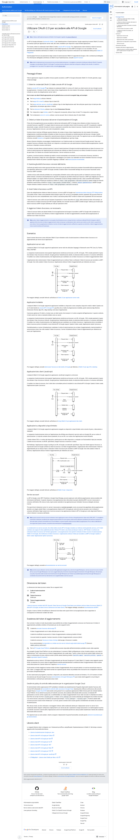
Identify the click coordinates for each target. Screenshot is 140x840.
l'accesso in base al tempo (50, 640)
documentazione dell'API (91, 607)
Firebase (82, 810)
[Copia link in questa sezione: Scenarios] (37, 234)
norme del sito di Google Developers (66, 776)
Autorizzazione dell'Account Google (12, 10)
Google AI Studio (84, 813)
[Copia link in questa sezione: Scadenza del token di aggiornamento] (62, 619)
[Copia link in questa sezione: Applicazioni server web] (46, 244)
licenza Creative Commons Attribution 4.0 (78, 774)
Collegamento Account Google (71, 10)
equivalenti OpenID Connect (39, 657)
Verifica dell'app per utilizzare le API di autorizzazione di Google (42, 10)
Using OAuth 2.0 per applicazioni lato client (70, 421)
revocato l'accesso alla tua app (45, 628)
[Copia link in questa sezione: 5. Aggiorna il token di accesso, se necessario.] (62, 208)
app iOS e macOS (39, 101)
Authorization (7, 7)
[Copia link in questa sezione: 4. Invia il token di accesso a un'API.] (54, 189)
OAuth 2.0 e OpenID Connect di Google (61, 810)
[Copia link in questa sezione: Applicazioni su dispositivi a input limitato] (58, 426)
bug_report (132, 7)
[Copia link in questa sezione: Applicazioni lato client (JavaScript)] (54, 372)
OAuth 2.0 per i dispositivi (65, 490)
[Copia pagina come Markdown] (34, 31)
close (137, 7)
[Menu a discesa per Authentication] (30, 2)
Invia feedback (97, 28)
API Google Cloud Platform (41, 648)
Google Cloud (83, 818)
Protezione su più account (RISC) (72, 2)
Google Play (83, 820)
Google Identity (44, 24)
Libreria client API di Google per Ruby (40, 748)
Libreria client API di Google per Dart (40, 738)
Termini (26, 836)
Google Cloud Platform (70, 830)
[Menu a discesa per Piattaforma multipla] (60, 2)
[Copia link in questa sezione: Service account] (40, 495)
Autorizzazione (37, 2)
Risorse (85, 10)
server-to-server (45, 115)
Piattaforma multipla (52, 2)
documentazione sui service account (56, 565)
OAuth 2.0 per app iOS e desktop (88, 367)
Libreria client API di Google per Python (41, 735)
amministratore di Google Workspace (62, 677)
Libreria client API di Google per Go (40, 742)
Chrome (82, 807)
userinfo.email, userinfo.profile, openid (87, 655)
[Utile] (100, 24)
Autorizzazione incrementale (76, 159)
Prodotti (36, 24)
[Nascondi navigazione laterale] (19, 837)
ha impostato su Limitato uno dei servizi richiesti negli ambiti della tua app (64, 643)
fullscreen (135, 7)
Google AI (81, 830)
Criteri (86, 2)
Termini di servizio (28, 805)
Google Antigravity (85, 815)
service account (61, 664)
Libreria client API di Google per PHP (40, 751)
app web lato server (39, 104)
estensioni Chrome (39, 109)
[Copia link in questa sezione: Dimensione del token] (47, 583)
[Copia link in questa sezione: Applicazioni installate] (44, 302)
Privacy (31, 836)
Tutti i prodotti (90, 830)
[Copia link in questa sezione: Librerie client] (40, 723)
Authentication (24, 2)
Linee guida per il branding (30, 810)
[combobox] (111, 1)
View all (82, 823)
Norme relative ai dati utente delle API (33, 807)
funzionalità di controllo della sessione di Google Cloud (57, 689)
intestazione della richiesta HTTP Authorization (89, 192)
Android (82, 805)
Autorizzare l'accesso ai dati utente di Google (57, 367)
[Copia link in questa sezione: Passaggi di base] (43, 74)
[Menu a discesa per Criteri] (90, 2)
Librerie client (61, 66)
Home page (29, 24)
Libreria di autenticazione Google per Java (42, 732)
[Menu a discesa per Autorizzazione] (44, 2)
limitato (46, 112)
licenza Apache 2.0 (38, 776)
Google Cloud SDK (41, 691)
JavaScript (50, 104)
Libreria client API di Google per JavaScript (42, 754)
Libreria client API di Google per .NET (40, 745)
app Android (37, 98)
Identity (11, 2)
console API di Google (64, 47)
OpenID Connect (78, 58)
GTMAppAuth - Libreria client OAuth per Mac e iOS (44, 757)
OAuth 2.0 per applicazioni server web (68, 297)
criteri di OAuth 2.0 (72, 37)
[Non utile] (102, 24)
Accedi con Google (56, 807)
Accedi (136, 2)
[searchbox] (11, 15)
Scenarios (40, 138)
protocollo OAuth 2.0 (49, 41)
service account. (67, 523)
